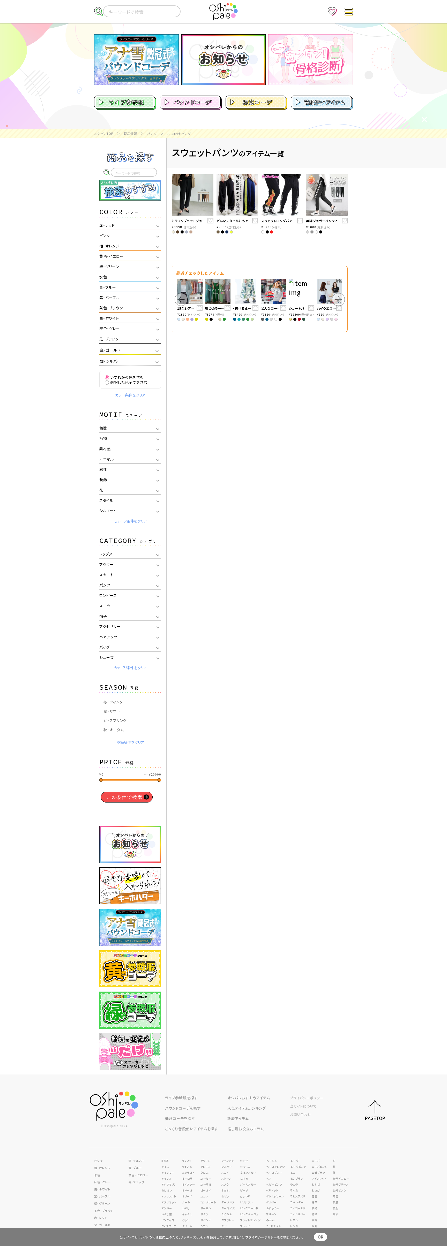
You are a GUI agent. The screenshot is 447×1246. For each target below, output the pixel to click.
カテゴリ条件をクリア (130, 667)
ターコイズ (228, 1208)
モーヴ (294, 1161)
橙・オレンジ (102, 1168)
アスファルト (168, 1196)
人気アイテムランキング (246, 1108)
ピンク (98, 1161)
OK (320, 1237)
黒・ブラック (137, 1182)
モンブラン (296, 1178)
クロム (204, 1172)
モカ (293, 1172)
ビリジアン (246, 1202)
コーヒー (206, 1178)
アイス (165, 1167)
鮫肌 (335, 1202)
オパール (187, 1190)
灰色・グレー (102, 1182)
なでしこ (245, 1167)
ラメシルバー (298, 1214)
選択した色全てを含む (128, 382)
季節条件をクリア (130, 742)
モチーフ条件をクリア (130, 521)
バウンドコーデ (192, 102)
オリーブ (187, 1196)
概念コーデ (257, 102)
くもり (185, 1220)
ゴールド (205, 1190)
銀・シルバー (137, 1161)
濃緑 (314, 1214)
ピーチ (244, 1190)
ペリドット (272, 1190)
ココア (204, 1196)
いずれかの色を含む (127, 377)
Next (338, 299)
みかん (270, 1220)
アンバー (166, 1208)
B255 (165, 1161)
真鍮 (314, 1220)
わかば (316, 1184)
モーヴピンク (298, 1167)
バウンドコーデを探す (183, 1108)
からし (186, 1208)
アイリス (166, 1178)
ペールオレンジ (275, 1167)
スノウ (225, 1184)
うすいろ (187, 1167)
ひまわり (245, 1196)
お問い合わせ (300, 1114)
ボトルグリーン (275, 1196)
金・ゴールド (102, 1225)
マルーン (271, 1214)
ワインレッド (319, 1178)
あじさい (166, 1190)
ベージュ (271, 1161)
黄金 (335, 1208)
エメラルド (188, 1172)
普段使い (324, 102)
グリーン (205, 1161)
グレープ (205, 1167)
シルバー (226, 1167)
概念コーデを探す (180, 1118)
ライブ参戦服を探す (181, 1097)
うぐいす (187, 1161)
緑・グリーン (102, 1203)
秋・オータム (113, 729)
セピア (225, 1196)
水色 (97, 1175)
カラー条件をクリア (130, 395)
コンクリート (208, 1202)
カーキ (186, 1202)
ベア (269, 1178)
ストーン (226, 1178)
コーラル (205, 1184)
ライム (294, 1190)
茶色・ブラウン (104, 1211)
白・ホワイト (102, 1189)
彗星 (314, 1196)
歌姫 (314, 1208)
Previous (181, 299)
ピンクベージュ (249, 1214)
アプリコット (168, 1202)
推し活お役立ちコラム (245, 1128)
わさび (316, 1190)
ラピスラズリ (297, 1196)
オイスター (188, 1184)
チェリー (226, 1226)
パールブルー (248, 1184)
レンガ (294, 1226)
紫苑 (314, 1226)
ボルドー (271, 1202)
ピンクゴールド (249, 1208)
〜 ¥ (152, 774)
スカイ (225, 1172)
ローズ (316, 1161)
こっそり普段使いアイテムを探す (191, 1128)
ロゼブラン (318, 1172)
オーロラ (187, 1178)
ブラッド (245, 1226)
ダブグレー (228, 1220)
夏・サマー (112, 711)
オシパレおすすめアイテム (248, 1097)
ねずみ (244, 1178)
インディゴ (167, 1220)
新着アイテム (238, 1118)
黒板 (335, 1214)
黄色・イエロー (139, 1175)
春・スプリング (115, 720)
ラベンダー (297, 1202)
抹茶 (314, 1202)
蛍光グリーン (340, 1184)
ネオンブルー (248, 1172)
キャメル (187, 1214)
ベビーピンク (274, 1184)
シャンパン (227, 1161)
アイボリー (168, 1172)
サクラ (204, 1214)
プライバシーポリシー (307, 1097)
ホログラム (272, 1208)
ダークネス (228, 1202)
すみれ (225, 1190)
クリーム (187, 1226)
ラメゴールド (298, 1208)
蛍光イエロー (341, 1178)
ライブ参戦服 (126, 102)
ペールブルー (274, 1172)
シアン (204, 1226)
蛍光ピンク (339, 1190)
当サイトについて (303, 1106)
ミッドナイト (273, 1226)
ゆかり (294, 1184)
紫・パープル (102, 1196)
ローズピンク (319, 1167)
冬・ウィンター (115, 701)
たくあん (226, 1214)
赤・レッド (100, 1218)
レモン (294, 1220)
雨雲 (335, 1196)
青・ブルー (135, 1168)
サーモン (205, 1208)
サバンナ (205, 1220)
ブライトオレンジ (250, 1220)
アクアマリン (169, 1184)
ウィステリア (168, 1226)
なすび (244, 1161)
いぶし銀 (166, 1214)
